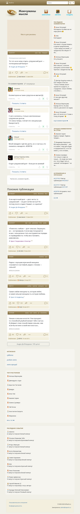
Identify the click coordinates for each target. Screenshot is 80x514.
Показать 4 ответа (19, 131)
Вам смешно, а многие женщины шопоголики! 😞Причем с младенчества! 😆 (63, 68)
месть (35, 313)
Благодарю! (58, 38)
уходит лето (12, 360)
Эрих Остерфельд (17, 297)
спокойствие (44, 313)
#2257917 (57, 185)
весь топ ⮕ (10, 420)
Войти (11, 3)
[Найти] (71, 2)
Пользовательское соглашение (18, 502)
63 (20, 276)
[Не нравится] (47, 99)
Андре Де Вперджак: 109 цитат (28, 344)
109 (13, 303)
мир (26, 223)
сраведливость (47, 223)
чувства (34, 286)
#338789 (56, 191)
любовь (29, 286)
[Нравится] (10, 72)
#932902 (65, 180)
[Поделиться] (21, 72)
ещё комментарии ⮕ (61, 121)
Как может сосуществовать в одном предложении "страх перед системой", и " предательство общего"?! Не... (63, 48)
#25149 (64, 187)
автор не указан (14, 270)
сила (36, 53)
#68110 (11, 286)
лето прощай (12, 364)
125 (21, 303)
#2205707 (12, 53)
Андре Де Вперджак (18, 67)
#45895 (11, 257)
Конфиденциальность (15, 506)
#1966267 (12, 194)
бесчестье (41, 194)
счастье (41, 257)
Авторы (58, 11)
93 (13, 334)
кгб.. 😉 (56, 76)
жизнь (27, 313)
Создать (69, 11)
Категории (46, 11)
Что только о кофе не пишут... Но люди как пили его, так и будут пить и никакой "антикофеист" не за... (63, 161)
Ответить (12, 99)
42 (13, 247)
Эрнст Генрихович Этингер (20, 241)
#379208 (11, 313)
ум (38, 313)
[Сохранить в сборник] (16, 72)
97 (13, 276)
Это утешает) (58, 59)
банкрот (44, 53)
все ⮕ (56, 198)
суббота (10, 355)
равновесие (35, 223)
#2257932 (57, 178)
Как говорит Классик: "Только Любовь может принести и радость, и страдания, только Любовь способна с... (63, 87)
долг (40, 53)
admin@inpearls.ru (66, 507)
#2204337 (12, 223)
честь (35, 194)
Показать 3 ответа (19, 103)
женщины (41, 286)
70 (20, 334)
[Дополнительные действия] (26, 72)
